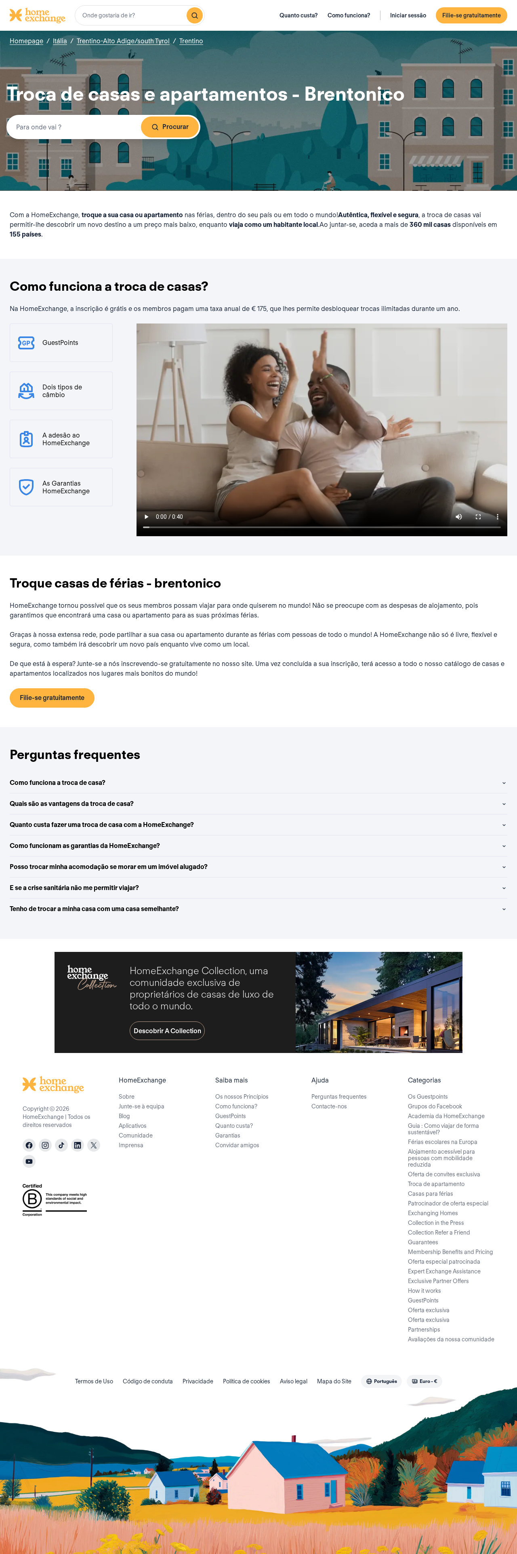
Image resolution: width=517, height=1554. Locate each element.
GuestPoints (230, 1116)
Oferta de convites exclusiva (444, 1174)
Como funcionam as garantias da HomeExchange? (85, 846)
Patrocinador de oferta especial (448, 1203)
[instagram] (45, 1145)
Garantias (227, 1135)
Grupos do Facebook (435, 1106)
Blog (124, 1116)
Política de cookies (246, 1381)
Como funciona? (349, 15)
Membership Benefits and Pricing (450, 1252)
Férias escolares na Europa (442, 1142)
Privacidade (198, 1381)
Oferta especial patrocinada (444, 1261)
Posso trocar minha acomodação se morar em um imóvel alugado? (109, 867)
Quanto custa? (299, 15)
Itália (60, 41)
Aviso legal (293, 1381)
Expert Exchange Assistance (444, 1271)
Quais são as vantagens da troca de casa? (72, 804)
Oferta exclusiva (429, 1310)
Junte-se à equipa (141, 1106)
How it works (424, 1291)
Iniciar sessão (408, 15)
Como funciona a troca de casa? (57, 783)
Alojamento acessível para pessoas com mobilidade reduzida (441, 1158)
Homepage (26, 41)
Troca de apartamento (436, 1184)
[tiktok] (61, 1145)
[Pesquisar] (195, 15)
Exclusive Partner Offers (438, 1281)
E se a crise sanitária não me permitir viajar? (74, 888)
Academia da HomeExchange (446, 1116)
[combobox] (139, 15)
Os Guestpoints (428, 1096)
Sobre (127, 1096)
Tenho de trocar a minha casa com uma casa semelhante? (94, 909)
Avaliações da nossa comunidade (451, 1339)
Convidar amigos (237, 1145)
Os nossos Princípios (242, 1096)
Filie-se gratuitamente (471, 15)
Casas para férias (430, 1193)
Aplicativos (133, 1126)
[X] (93, 1145)
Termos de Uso (94, 1381)
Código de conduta (148, 1381)
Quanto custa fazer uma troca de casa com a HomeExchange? (102, 825)
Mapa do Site (334, 1381)
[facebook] (29, 1145)
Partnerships (424, 1329)
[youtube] (29, 1161)
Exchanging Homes (433, 1213)
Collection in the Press (436, 1223)
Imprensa (131, 1145)
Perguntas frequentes (339, 1096)
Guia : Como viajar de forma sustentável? (443, 1129)
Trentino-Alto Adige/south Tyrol (123, 41)
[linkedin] (77, 1145)
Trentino (191, 41)
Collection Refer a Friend (439, 1232)
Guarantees (423, 1242)
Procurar (175, 127)
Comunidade (136, 1135)
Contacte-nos (329, 1106)
